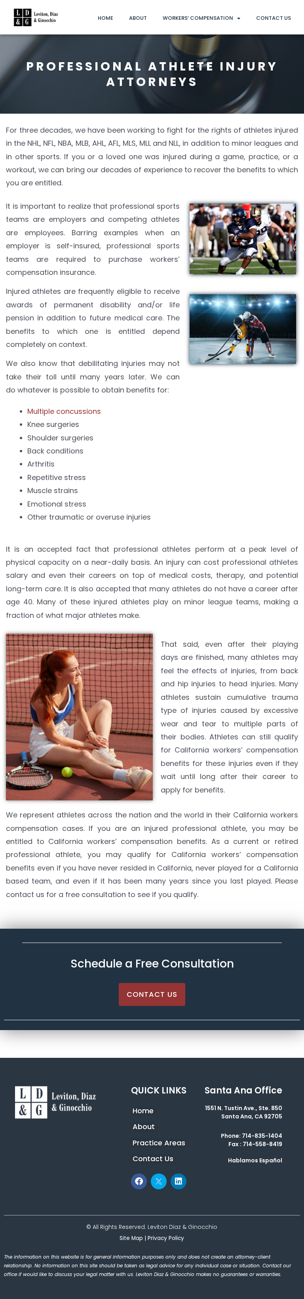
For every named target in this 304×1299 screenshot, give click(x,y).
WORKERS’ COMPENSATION (198, 18)
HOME (105, 18)
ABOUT (138, 18)
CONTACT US (273, 18)
